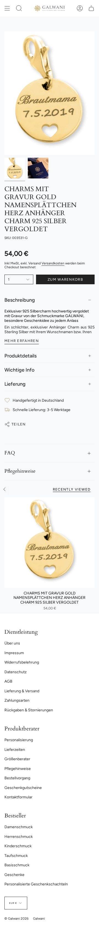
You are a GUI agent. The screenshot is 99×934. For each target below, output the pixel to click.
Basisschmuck (16, 865)
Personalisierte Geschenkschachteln (36, 884)
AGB (8, 681)
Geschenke (14, 874)
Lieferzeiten (14, 749)
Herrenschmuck (18, 836)
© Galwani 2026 (16, 918)
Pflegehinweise (19, 471)
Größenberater (17, 759)
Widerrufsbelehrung (21, 662)
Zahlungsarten (16, 700)
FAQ (9, 452)
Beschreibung (19, 300)
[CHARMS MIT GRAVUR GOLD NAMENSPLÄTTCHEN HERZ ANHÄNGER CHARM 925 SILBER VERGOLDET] (49, 542)
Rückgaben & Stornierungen (28, 710)
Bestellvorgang (17, 778)
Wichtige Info (19, 370)
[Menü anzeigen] (7, 8)
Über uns (12, 643)
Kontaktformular (18, 797)
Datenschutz (15, 672)
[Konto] (79, 8)
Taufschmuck (16, 855)
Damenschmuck (18, 827)
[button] (19, 8)
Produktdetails (20, 356)
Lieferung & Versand (21, 691)
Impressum (14, 653)
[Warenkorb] (91, 8)
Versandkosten (53, 263)
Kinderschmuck (18, 846)
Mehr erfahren (21, 341)
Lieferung (15, 384)
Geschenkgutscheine (23, 787)
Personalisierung (18, 740)
